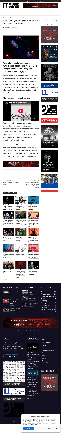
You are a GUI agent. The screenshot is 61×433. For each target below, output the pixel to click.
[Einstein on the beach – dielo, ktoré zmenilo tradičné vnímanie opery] (20, 248)
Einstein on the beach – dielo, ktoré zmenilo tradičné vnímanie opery (20, 254)
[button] (58, 416)
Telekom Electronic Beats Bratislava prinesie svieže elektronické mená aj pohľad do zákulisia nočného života (33, 255)
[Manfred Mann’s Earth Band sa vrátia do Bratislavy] (8, 265)
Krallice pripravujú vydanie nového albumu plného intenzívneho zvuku (15, 293)
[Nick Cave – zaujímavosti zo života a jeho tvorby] (8, 232)
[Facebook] (47, 1)
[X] (55, 1)
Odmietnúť (40, 428)
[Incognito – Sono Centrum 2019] (25, 305)
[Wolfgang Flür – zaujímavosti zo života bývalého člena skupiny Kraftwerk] (33, 232)
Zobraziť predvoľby (53, 428)
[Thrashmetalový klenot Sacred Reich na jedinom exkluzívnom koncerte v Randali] (8, 215)
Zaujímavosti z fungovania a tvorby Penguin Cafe (19, 239)
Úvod (4, 17)
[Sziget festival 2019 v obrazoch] (25, 292)
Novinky (7, 17)
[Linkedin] (51, 1)
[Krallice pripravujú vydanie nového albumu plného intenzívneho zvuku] (6, 292)
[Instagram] (49, 1)
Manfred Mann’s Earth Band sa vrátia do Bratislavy (8, 271)
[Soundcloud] (53, 1)
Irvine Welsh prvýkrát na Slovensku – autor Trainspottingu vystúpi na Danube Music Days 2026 (33, 223)
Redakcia (44, 145)
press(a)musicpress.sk (12, 354)
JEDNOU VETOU (10, 288)
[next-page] (6, 280)
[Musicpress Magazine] (12, 6)
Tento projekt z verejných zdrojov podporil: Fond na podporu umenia (12, 384)
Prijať (28, 428)
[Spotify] (56, 20)
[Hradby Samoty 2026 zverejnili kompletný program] (6, 301)
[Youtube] (57, 1)
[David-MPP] (4, 27)
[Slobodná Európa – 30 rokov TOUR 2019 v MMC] (25, 298)
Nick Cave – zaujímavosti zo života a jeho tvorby (8, 239)
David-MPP (8, 27)
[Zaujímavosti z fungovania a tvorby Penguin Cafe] (20, 232)
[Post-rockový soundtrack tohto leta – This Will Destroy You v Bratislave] (20, 200)
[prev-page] (4, 280)
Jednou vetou (46, 136)
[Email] (24, 31)
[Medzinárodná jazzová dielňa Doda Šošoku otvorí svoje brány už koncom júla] (33, 200)
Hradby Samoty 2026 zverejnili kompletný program (14, 301)
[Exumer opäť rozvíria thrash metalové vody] (6, 310)
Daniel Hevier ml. (46, 169)
